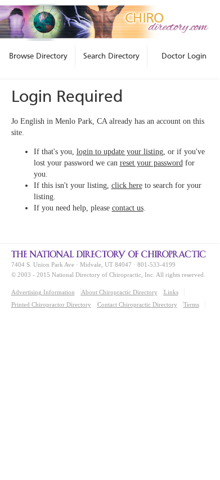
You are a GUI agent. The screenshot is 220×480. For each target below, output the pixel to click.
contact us (127, 208)
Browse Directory (38, 55)
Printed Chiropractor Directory (51, 304)
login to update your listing (120, 151)
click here (126, 185)
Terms (191, 304)
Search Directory (111, 55)
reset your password (151, 163)
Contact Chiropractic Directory (137, 304)
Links (171, 292)
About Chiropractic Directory (119, 292)
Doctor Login (183, 55)
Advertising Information (43, 292)
